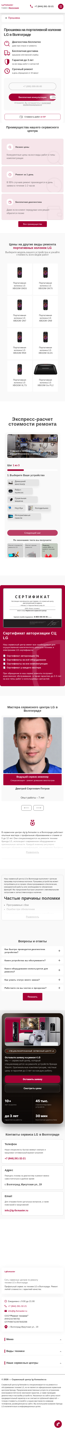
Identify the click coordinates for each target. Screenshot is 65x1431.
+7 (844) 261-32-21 (44, 6)
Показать (32, 997)
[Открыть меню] (60, 6)
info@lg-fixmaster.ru (16, 1210)
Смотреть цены (32, 1088)
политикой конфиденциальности (37, 104)
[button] (26, 808)
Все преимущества (32, 224)
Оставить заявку (32, 1079)
